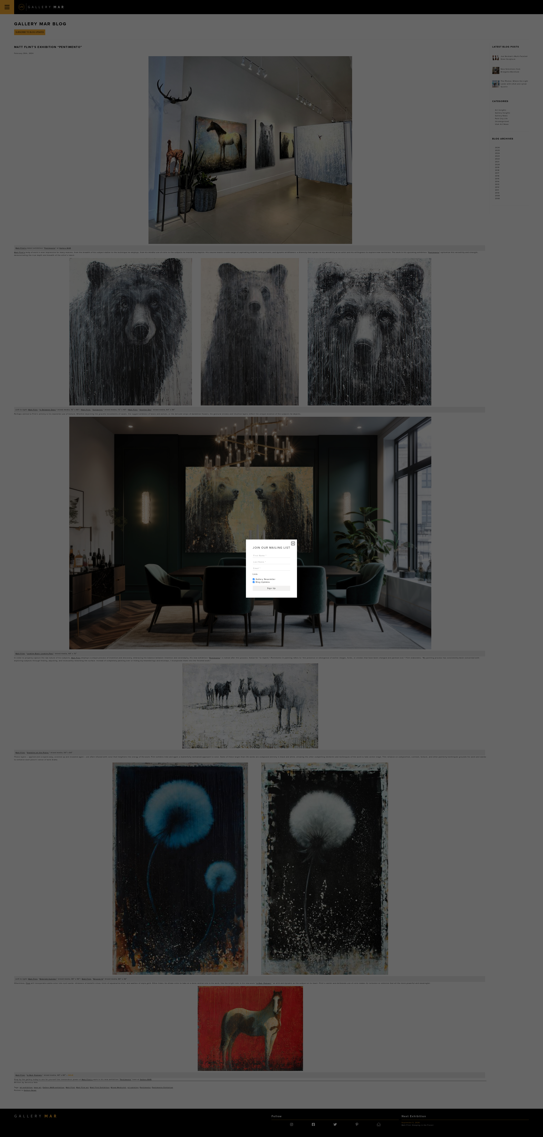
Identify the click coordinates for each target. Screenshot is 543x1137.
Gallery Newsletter (265, 579)
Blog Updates (263, 582)
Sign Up (271, 588)
